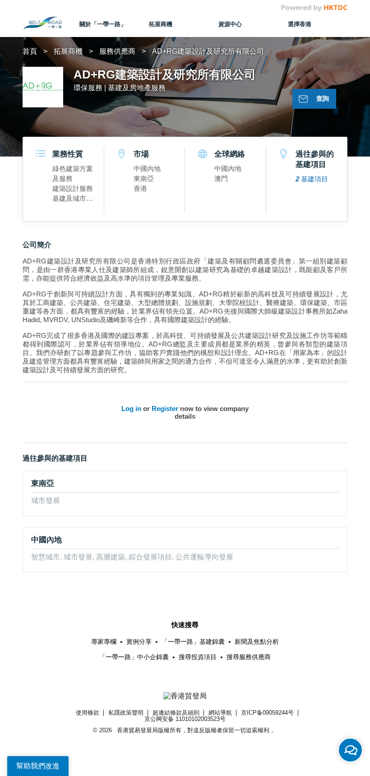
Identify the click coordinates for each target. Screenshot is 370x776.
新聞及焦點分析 (257, 641)
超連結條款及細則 (176, 712)
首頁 (30, 51)
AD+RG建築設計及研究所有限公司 (208, 51)
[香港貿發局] (185, 696)
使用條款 (87, 712)
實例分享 (139, 641)
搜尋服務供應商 (249, 657)
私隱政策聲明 (125, 712)
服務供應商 (117, 51)
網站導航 (220, 712)
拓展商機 (68, 51)
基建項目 (312, 179)
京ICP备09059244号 (267, 712)
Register (165, 408)
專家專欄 (103, 641)
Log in (131, 408)
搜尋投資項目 (198, 657)
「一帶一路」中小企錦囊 (134, 657)
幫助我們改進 (38, 766)
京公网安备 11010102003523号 (185, 719)
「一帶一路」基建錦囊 (193, 641)
